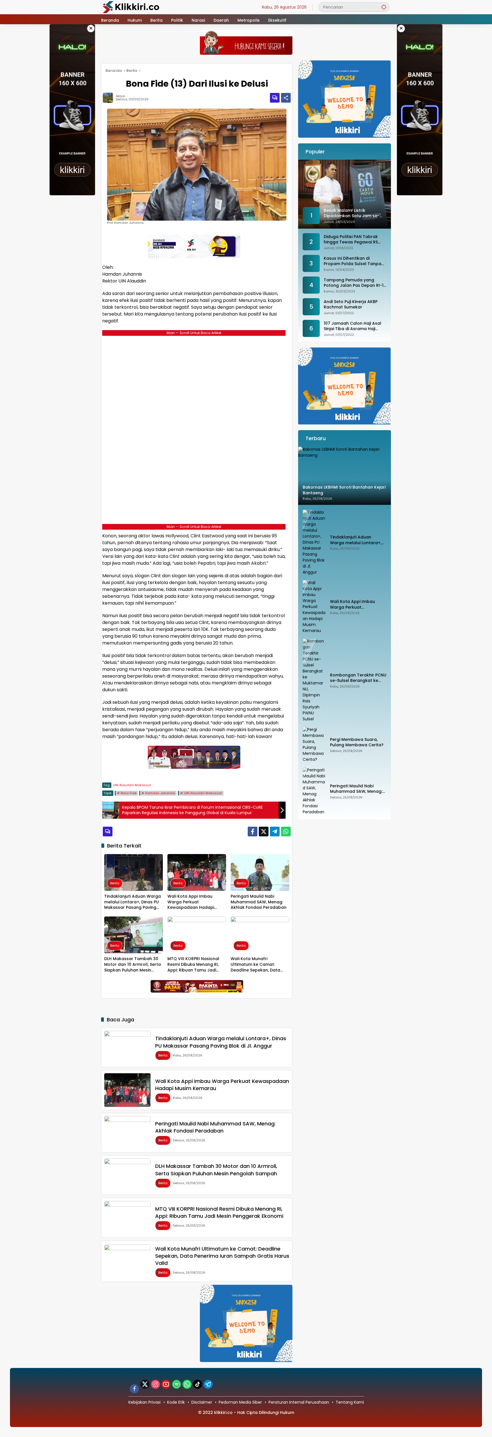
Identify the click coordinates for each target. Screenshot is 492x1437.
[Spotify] (176, 1384)
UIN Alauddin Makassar (132, 785)
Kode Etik (176, 1402)
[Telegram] (275, 831)
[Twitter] (263, 831)
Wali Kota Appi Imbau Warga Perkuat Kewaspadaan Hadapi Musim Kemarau (190, 902)
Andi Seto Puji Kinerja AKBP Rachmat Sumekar (351, 304)
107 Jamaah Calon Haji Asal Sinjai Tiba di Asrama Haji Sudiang (352, 326)
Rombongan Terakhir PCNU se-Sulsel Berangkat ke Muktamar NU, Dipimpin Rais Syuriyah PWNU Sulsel (358, 678)
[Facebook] (252, 831)
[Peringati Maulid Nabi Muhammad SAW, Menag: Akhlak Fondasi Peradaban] (260, 872)
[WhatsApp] (286, 831)
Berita (114, 883)
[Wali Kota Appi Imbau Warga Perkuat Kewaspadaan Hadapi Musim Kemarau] (196, 872)
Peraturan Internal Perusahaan (298, 1402)
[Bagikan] (286, 98)
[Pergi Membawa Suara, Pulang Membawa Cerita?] (314, 745)
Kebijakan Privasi (144, 1402)
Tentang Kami (350, 1402)
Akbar (120, 96)
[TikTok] (197, 1384)
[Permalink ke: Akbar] (109, 98)
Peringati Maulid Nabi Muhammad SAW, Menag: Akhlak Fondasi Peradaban (258, 902)
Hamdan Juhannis (160, 793)
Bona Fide (128, 793)
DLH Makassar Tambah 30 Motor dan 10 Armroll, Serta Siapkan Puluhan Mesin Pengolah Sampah (132, 964)
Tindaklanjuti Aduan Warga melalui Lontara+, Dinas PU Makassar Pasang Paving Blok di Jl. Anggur (132, 902)
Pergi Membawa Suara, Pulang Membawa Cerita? (357, 742)
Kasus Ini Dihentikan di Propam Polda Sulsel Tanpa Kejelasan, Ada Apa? (352, 261)
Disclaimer (201, 1402)
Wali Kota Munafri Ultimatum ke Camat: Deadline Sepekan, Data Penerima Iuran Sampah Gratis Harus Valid (255, 964)
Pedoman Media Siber (240, 1402)
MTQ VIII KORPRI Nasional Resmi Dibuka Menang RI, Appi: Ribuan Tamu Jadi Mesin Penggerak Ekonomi (194, 964)
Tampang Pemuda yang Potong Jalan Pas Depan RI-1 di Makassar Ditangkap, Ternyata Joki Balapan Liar (354, 282)
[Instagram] (155, 1384)
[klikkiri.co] (130, 7)
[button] (384, 7)
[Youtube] (166, 1384)
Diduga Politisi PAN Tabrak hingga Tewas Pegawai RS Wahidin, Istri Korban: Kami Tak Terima (351, 239)
